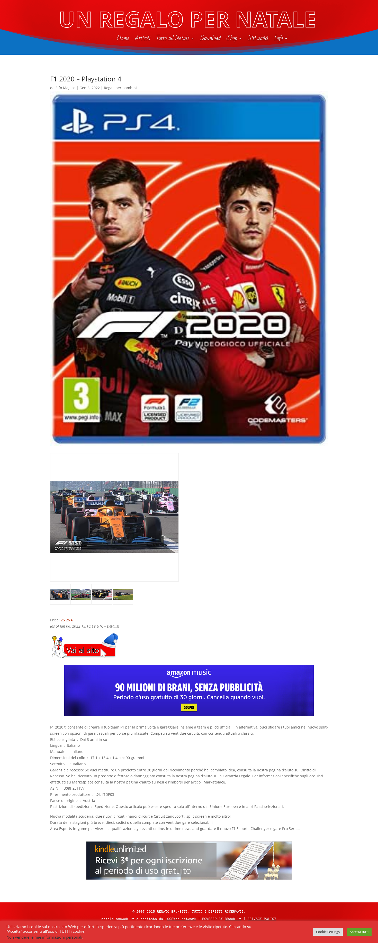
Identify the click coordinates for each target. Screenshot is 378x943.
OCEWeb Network (181, 919)
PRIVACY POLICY (262, 919)
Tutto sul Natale (172, 39)
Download (210, 39)
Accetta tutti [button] (359, 931)
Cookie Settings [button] (328, 931)
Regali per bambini (120, 87)
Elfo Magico (65, 87)
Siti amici (258, 39)
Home (123, 39)
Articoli (142, 39)
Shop (232, 39)
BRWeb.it (233, 919)
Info (278, 39)
